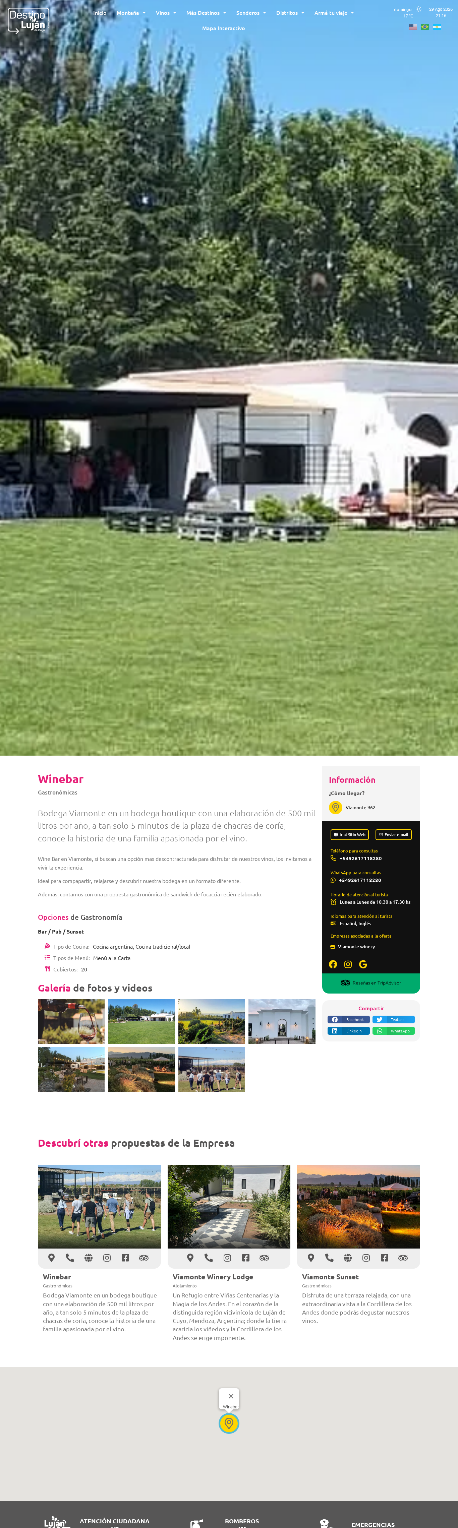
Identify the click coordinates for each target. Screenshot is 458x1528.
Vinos (163, 12)
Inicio (100, 12)
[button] (349, 1020)
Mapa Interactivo (223, 27)
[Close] (231, 1396)
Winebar (57, 1276)
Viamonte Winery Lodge (213, 1276)
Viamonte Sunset (330, 1276)
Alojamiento (185, 1285)
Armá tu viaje (330, 12)
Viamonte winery (356, 946)
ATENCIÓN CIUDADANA (115, 1521)
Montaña (128, 12)
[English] (415, 25)
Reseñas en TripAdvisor (377, 982)
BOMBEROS (242, 1521)
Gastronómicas (57, 792)
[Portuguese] (427, 25)
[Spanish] (439, 25)
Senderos (248, 12)
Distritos (287, 12)
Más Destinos (203, 12)
